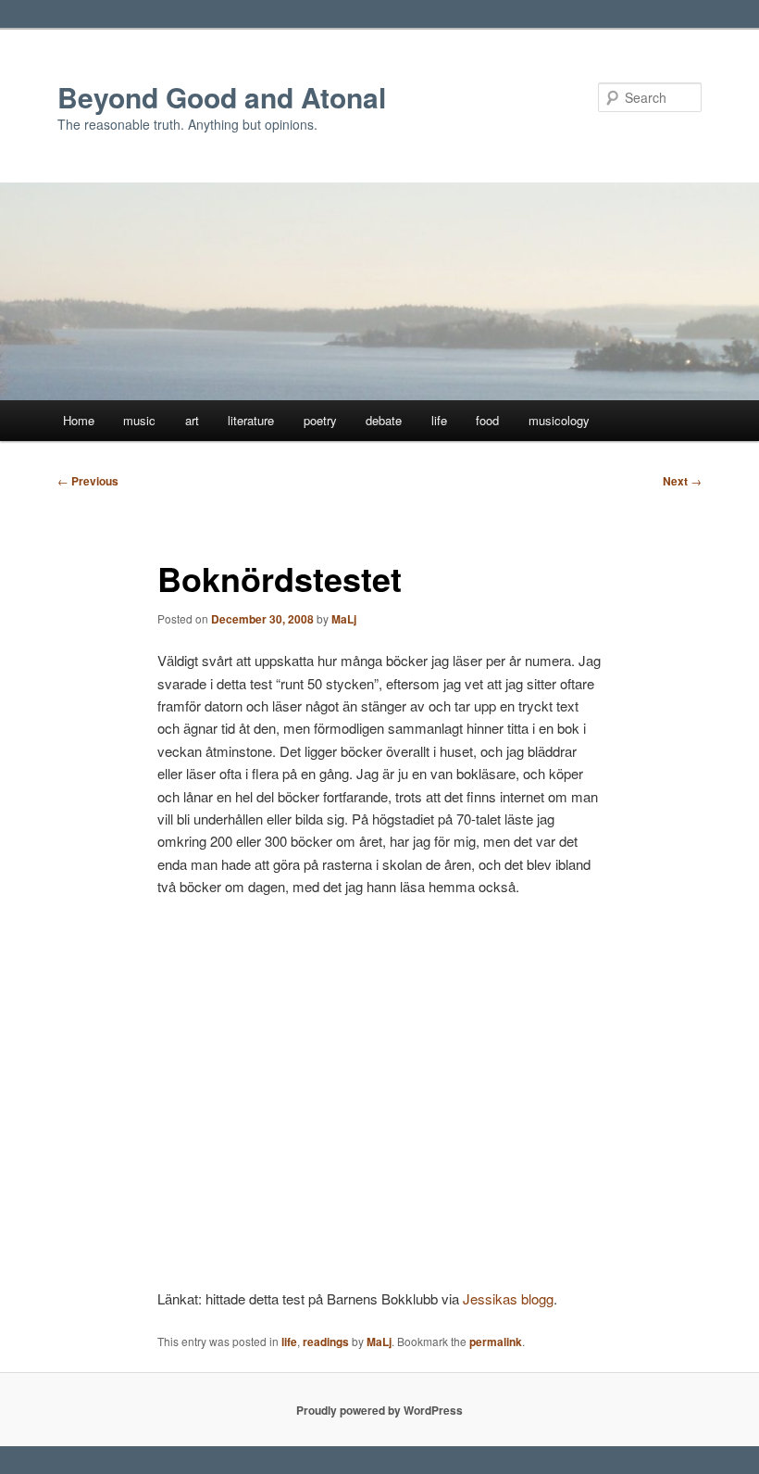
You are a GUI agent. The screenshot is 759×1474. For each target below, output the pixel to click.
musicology (559, 420)
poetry (320, 420)
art (192, 420)
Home (78, 420)
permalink (495, 1341)
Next (682, 480)
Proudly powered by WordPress (379, 1410)
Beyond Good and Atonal (221, 97)
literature (251, 420)
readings (326, 1341)
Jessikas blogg (508, 1298)
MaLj (343, 619)
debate (384, 420)
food (487, 420)
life (439, 420)
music (139, 420)
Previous (87, 480)
